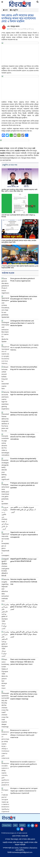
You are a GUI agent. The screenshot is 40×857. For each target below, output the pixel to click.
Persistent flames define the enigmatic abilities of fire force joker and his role (24, 413)
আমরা (15, 825)
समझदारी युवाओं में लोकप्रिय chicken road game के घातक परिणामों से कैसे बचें (23, 560)
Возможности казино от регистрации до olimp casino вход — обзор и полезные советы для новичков (24, 734)
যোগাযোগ (22, 825)
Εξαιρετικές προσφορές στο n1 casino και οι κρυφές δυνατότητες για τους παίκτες (24, 347)
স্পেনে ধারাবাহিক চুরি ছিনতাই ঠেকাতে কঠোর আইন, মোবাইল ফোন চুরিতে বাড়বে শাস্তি (18, 241)
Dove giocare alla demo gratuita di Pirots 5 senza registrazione (22, 279)
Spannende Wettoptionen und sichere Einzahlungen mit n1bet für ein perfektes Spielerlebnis (23, 298)
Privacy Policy (6, 825)
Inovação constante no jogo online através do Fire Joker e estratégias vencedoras (22, 436)
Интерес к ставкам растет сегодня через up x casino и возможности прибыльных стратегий (23, 790)
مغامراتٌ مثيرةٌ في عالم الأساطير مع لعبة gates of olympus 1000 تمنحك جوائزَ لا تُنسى (24, 606)
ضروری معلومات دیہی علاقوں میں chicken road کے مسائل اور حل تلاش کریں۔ (23, 509)
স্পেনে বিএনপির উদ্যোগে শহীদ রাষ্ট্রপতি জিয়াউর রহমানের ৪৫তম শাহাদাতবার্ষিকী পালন (19, 267)
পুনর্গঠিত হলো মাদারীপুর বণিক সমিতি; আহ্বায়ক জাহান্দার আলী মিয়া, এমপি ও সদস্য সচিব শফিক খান (19, 190)
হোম (6, 10)
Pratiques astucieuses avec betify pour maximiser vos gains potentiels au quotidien (24, 485)
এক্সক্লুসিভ (15, 10)
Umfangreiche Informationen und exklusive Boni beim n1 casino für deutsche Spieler (22, 323)
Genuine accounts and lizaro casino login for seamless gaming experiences (24, 393)
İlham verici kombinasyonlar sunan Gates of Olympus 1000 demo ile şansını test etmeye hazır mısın (22, 661)
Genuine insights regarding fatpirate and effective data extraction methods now (23, 581)
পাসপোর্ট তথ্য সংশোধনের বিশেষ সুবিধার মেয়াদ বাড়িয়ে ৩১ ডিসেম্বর (18, 216)
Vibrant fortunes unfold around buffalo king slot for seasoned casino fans (23, 368)
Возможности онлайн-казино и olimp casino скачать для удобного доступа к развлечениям (23, 764)
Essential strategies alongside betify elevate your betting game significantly (24, 459)
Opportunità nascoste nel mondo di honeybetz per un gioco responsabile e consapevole (24, 534)
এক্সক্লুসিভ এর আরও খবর (9, 165)
